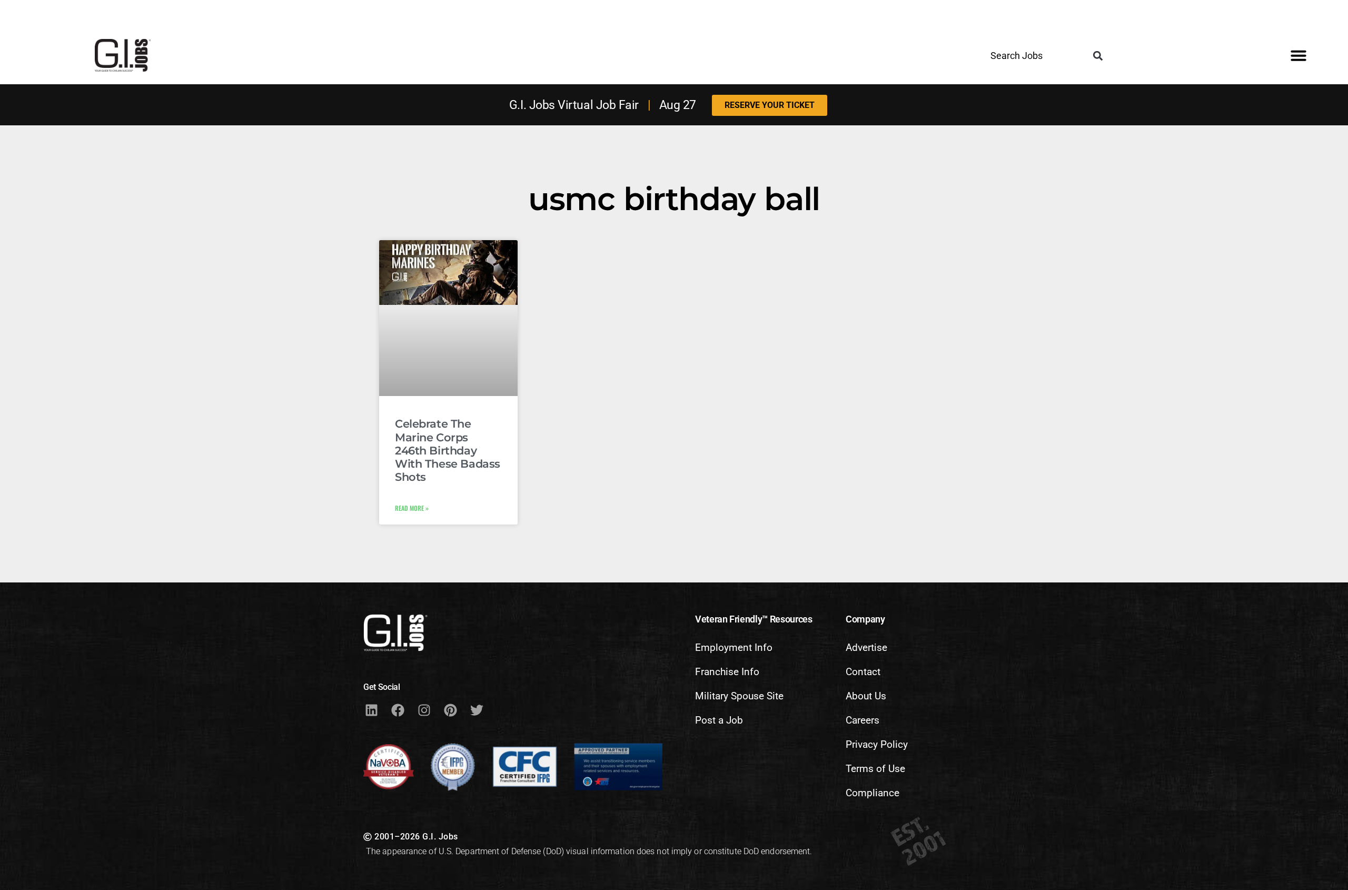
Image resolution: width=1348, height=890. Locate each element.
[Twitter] (476, 710)
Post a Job (719, 720)
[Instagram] (424, 710)
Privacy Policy (877, 744)
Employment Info (733, 647)
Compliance (872, 793)
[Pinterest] (450, 710)
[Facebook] (397, 710)
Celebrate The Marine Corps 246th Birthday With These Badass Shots (447, 450)
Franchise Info (727, 672)
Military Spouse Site (739, 696)
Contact (863, 672)
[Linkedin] (371, 710)
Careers (862, 720)
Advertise (866, 647)
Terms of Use (875, 769)
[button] (1097, 56)
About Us (866, 696)
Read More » (412, 507)
